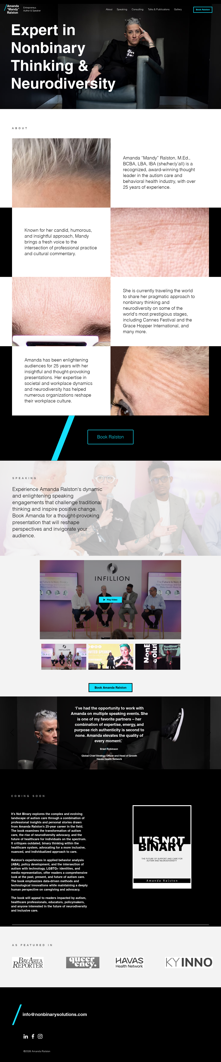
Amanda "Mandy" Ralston (13, 9)
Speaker (36, 10)
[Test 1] (105, 761)
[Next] (209, 732)
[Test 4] (116, 761)
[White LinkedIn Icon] (26, 1036)
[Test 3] (112, 761)
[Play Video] (64, 657)
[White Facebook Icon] (33, 1036)
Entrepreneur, (29, 7)
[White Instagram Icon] (40, 1036)
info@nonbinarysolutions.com (55, 1014)
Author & (27, 10)
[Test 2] (109, 761)
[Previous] (12, 732)
